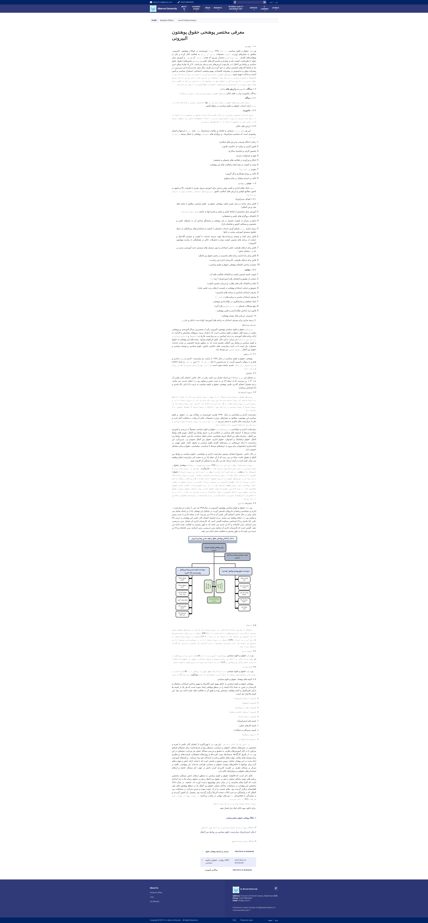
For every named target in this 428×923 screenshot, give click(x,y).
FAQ (234, 920)
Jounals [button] (275, 8)
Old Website (154, 901)
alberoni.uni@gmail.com (162, 2)
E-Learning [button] (264, 8)
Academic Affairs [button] (196, 8)
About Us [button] (184, 8)
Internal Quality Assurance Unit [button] (236, 8)
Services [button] (253, 8)
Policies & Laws (246, 920)
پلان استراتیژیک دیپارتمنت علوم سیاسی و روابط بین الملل (227, 832)
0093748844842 (187, 2)
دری (277, 2)
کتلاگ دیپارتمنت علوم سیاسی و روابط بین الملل (228, 827)
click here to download (244, 851)
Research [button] (218, 8)
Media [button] (207, 8)
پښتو (271, 2)
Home (154, 20)
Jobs (152, 897)
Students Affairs (156, 893)
